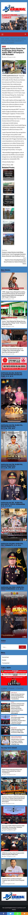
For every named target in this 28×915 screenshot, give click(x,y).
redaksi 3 (5, 774)
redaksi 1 (5, 57)
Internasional (9, 288)
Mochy (4, 298)
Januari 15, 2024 (12, 57)
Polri (23, 873)
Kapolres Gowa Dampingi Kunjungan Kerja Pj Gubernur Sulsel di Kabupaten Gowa (15, 260)
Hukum (12, 702)
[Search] (25, 34)
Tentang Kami (5, 663)
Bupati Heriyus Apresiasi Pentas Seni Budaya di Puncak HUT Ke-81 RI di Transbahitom (12, 771)
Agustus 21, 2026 (12, 830)
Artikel (4, 46)
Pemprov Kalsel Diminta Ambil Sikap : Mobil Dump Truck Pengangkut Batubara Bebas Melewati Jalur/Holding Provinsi (14, 253)
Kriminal (16, 736)
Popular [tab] (12, 688)
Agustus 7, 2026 (11, 298)
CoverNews (19, 907)
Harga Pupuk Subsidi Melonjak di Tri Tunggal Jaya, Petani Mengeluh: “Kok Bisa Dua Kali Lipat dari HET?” (13, 350)
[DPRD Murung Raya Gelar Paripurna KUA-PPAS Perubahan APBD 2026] (5, 730)
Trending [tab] (20, 688)
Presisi (4, 875)
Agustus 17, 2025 (10, 326)
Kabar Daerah (16, 288)
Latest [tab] (4, 688)
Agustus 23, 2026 (12, 774)
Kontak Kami (5, 657)
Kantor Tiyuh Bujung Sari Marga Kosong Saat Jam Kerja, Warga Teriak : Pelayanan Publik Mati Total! (14, 322)
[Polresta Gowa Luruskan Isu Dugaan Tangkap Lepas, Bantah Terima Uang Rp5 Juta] (5, 740)
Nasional (21, 288)
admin (4, 326)
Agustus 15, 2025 (10, 354)
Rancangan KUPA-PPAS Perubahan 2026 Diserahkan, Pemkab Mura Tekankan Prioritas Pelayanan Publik (18, 720)
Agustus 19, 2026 (11, 883)
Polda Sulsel (18, 873)
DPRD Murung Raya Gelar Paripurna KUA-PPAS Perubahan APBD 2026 (18, 731)
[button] (2, 34)
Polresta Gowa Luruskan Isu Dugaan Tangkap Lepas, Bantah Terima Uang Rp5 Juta (13, 880)
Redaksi (4, 660)
